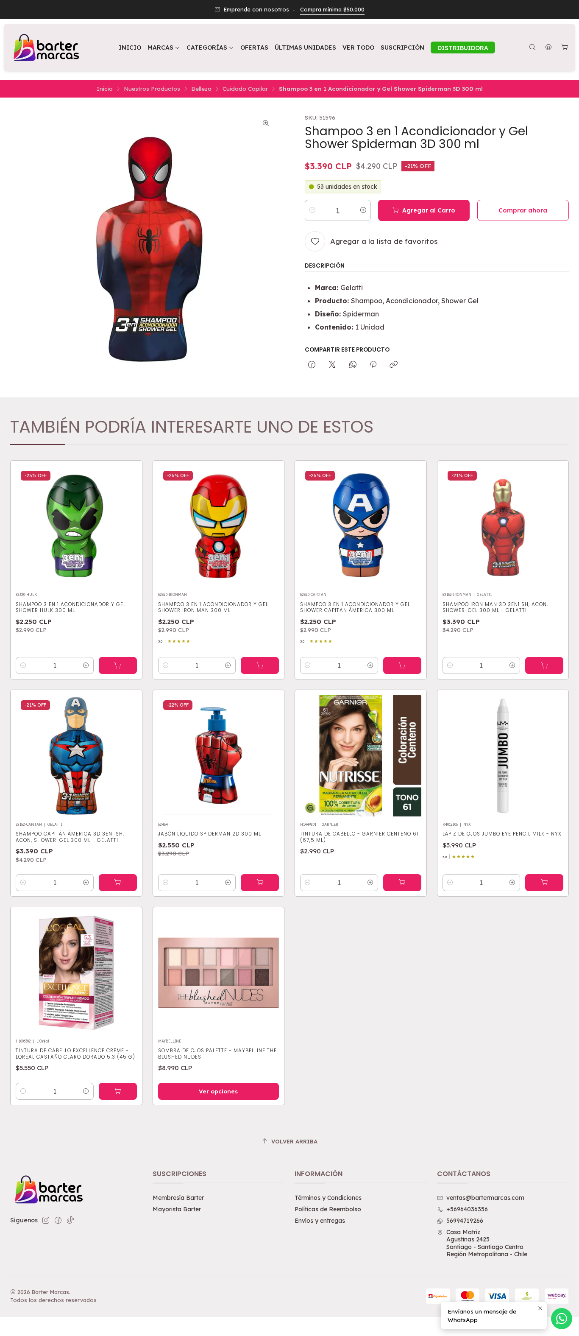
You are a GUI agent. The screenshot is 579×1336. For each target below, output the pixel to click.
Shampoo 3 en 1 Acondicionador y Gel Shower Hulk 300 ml (71, 607)
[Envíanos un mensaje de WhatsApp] (561, 1318)
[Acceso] (548, 48)
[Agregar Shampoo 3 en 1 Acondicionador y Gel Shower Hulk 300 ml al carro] (118, 665)
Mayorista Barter (177, 1209)
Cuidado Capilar (245, 89)
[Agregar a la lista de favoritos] (126, 523)
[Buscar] (532, 48)
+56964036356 (467, 1209)
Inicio (105, 89)
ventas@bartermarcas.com (485, 1198)
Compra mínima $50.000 (332, 9)
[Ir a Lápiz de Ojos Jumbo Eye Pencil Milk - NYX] (503, 755)
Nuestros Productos (152, 89)
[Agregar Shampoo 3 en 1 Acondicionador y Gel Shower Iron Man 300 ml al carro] (260, 665)
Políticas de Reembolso (328, 1209)
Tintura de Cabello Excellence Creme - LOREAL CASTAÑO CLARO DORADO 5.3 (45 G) (75, 1053)
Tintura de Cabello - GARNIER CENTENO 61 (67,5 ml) (359, 836)
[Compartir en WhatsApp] (353, 364)
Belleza (201, 89)
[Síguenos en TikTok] (70, 1220)
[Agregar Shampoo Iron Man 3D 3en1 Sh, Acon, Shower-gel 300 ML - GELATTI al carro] (544, 665)
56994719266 (464, 1220)
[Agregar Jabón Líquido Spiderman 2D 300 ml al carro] (260, 882)
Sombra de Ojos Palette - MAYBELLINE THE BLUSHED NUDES (217, 1053)
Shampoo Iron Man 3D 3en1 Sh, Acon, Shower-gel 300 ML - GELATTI (495, 607)
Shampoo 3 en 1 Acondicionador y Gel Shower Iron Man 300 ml (213, 607)
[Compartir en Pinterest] (373, 364)
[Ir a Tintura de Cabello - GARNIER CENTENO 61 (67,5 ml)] (360, 755)
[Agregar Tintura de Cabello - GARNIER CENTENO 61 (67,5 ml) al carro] (402, 882)
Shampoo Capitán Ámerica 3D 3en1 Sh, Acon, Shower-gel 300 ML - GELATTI (70, 836)
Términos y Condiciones (328, 1198)
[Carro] (565, 48)
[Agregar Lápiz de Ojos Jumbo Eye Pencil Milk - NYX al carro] (544, 882)
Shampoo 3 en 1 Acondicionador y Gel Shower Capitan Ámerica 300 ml (355, 607)
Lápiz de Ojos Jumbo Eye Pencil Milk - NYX (502, 833)
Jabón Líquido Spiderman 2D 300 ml (209, 833)
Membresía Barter (178, 1198)
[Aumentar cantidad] (363, 210)
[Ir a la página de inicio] (45, 47)
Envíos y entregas (320, 1220)
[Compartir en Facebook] (312, 364)
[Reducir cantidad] (312, 210)
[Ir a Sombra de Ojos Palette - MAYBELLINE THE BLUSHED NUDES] (218, 973)
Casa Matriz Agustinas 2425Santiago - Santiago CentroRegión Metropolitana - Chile (486, 1243)
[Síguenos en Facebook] (58, 1220)
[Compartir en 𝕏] (332, 364)
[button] (210, 47)
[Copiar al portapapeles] (394, 364)
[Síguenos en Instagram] (46, 1220)
